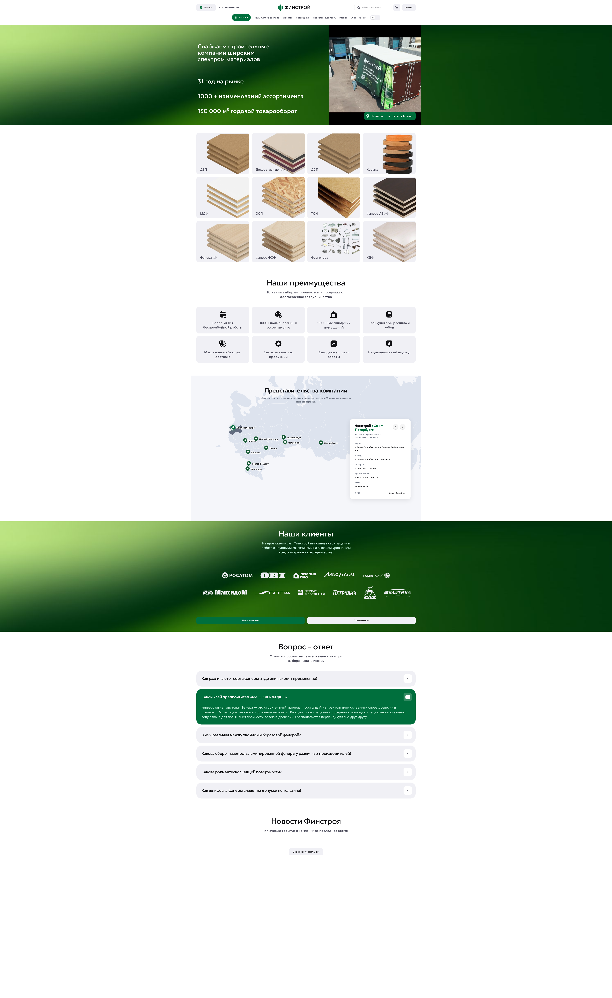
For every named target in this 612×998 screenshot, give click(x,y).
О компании (358, 17)
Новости (318, 17)
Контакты (330, 17)
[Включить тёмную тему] (375, 17)
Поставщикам (302, 17)
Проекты (287, 17)
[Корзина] (396, 7)
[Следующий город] (402, 427)
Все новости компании (306, 851)
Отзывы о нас (361, 620)
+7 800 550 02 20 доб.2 (367, 468)
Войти (408, 7)
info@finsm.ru (361, 486)
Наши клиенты (250, 620)
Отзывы (343, 17)
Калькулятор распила (267, 17)
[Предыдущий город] (395, 427)
